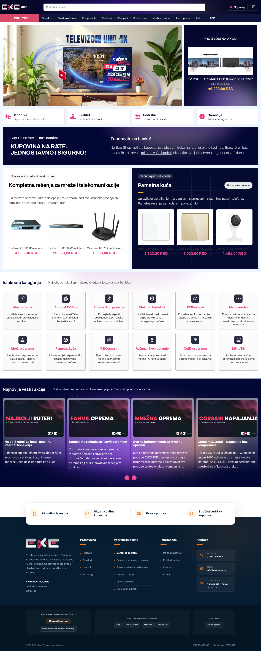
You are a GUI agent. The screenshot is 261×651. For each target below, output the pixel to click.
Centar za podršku (126, 553)
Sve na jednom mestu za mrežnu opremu (157, 443)
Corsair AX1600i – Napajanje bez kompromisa (223, 443)
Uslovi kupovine (124, 581)
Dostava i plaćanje (125, 574)
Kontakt (167, 574)
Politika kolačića (171, 560)
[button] (193, 68)
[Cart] (253, 6)
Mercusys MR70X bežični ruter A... (107, 248)
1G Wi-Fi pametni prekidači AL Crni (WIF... (220, 79)
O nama (167, 567)
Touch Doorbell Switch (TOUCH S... (159, 248)
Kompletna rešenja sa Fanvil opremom (98, 442)
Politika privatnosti (172, 553)
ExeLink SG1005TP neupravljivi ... (28, 248)
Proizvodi (87, 553)
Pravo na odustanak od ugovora (132, 567)
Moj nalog (88, 574)
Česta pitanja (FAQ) (126, 589)
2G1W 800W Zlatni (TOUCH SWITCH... (200, 248)
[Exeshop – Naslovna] (42, 543)
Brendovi (87, 560)
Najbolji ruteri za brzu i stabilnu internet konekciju (27, 443)
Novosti (87, 567)
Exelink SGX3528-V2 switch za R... (68, 248)
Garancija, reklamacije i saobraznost (134, 560)
